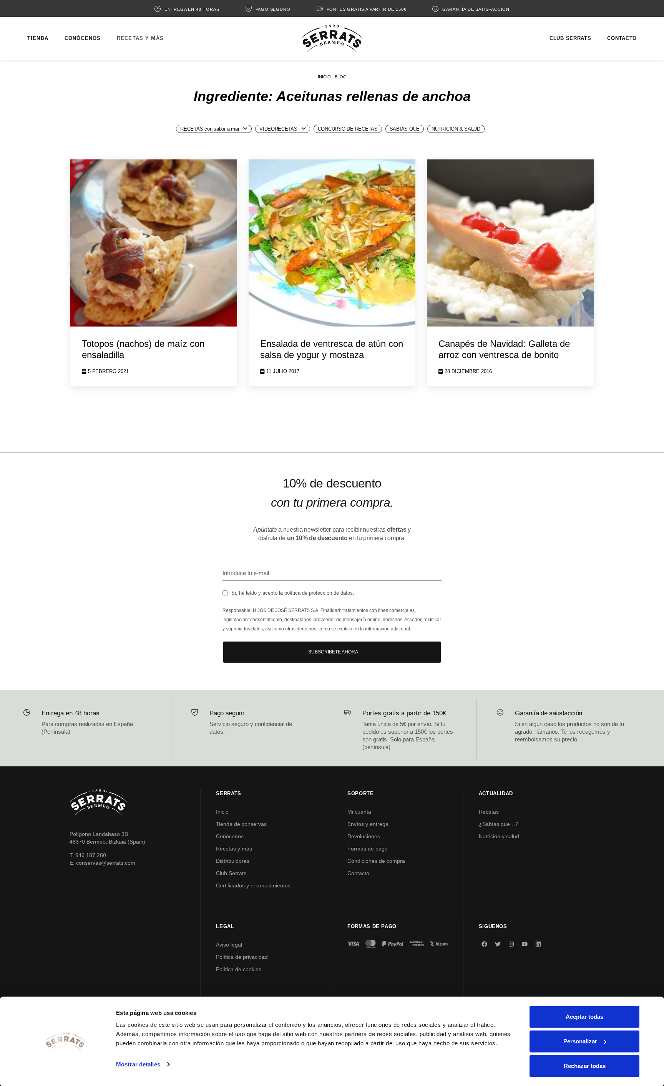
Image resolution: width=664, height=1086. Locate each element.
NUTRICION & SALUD (456, 129)
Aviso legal (229, 945)
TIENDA (37, 38)
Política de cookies (238, 969)
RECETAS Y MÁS (140, 38)
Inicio (222, 812)
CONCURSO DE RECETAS (348, 129)
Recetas (489, 812)
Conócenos (230, 836)
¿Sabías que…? (498, 824)
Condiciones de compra (376, 861)
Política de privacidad (242, 957)
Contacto (358, 873)
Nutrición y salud (499, 836)
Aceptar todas (584, 1016)
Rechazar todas (585, 1066)
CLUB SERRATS (570, 38)
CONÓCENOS (83, 38)
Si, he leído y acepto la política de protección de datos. (292, 592)
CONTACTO (622, 38)
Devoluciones (363, 836)
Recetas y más (234, 849)
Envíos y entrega (367, 824)
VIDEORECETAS (278, 129)
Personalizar (580, 1041)
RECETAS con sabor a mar (209, 129)
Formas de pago (367, 849)
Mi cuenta (359, 812)
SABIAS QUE (405, 129)
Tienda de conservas (241, 824)
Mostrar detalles (138, 1064)
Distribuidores (232, 861)
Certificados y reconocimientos (253, 885)
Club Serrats (231, 873)
